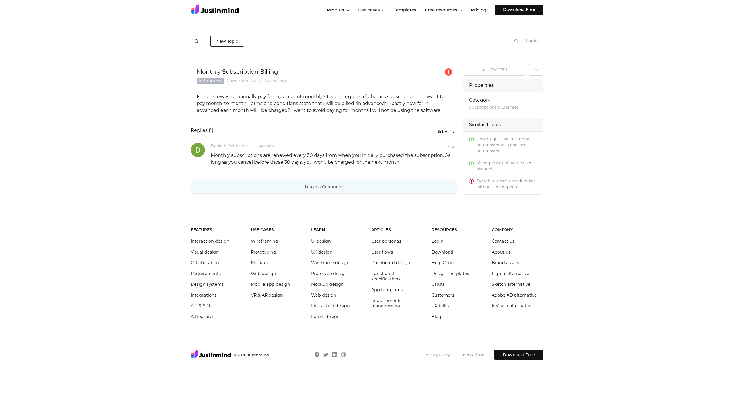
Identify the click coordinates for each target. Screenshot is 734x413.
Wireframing (264, 241)
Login (532, 41)
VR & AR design (267, 295)
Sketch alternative (511, 284)
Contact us (503, 241)
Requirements (206, 273)
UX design (322, 252)
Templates (405, 10)
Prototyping (263, 252)
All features (202, 316)
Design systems (207, 284)
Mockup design (327, 284)
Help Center (444, 262)
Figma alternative (510, 273)
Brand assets (505, 262)
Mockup (259, 262)
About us (501, 252)
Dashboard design (390, 262)
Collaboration (205, 262)
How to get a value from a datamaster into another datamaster (503, 144)
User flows (382, 252)
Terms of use (472, 354)
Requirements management (386, 303)
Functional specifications (385, 276)
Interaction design (210, 241)
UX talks (440, 305)
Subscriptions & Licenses (493, 107)
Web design (263, 273)
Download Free (519, 9)
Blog (436, 316)
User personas (386, 241)
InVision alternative (512, 305)
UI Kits (438, 284)
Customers (443, 295)
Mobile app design (270, 284)
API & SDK (201, 305)
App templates (387, 289)
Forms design (325, 316)
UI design (321, 241)
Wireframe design (330, 262)
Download (442, 252)
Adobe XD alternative (514, 295)
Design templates (450, 273)
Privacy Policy (437, 354)
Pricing (478, 10)
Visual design (205, 252)
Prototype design (329, 273)
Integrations (203, 295)
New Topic (227, 41)
